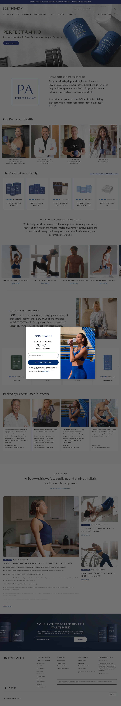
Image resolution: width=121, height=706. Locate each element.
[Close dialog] (92, 329)
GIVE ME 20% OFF (43, 362)
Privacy (47, 371)
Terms (43, 371)
